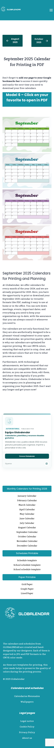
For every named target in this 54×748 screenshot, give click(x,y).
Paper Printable (27, 577)
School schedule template (27, 565)
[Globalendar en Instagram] (46, 463)
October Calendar (27, 537)
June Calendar (27, 519)
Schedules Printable (27, 553)
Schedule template (27, 561)
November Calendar (27, 541)
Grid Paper (27, 584)
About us (27, 738)
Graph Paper (27, 589)
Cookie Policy (27, 727)
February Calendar (27, 501)
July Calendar (27, 523)
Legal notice (27, 721)
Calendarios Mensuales (27, 696)
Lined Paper (27, 593)
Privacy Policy (27, 732)
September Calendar (27, 532)
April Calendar (27, 510)
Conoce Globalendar (27, 456)
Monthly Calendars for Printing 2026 (27, 488)
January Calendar (27, 496)
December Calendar (27, 546)
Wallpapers (27, 702)
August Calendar (27, 528)
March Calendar (27, 505)
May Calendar (27, 514)
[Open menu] (51, 10)
